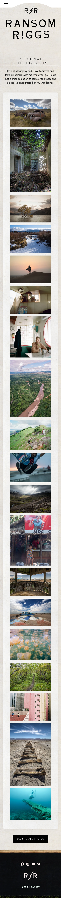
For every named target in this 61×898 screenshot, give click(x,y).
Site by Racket (30, 887)
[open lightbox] (30, 113)
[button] (5, 4)
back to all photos (31, 838)
